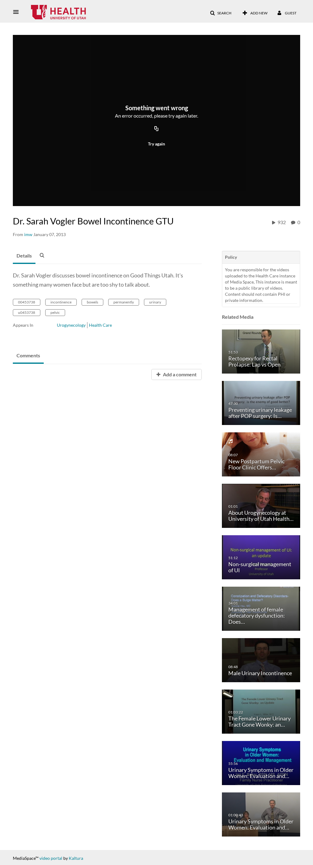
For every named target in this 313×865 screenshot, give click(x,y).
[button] (18, 12)
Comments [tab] (28, 355)
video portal (50, 858)
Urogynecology (71, 325)
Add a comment (179, 374)
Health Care (100, 325)
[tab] (24, 256)
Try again (156, 143)
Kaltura (76, 858)
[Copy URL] (156, 129)
